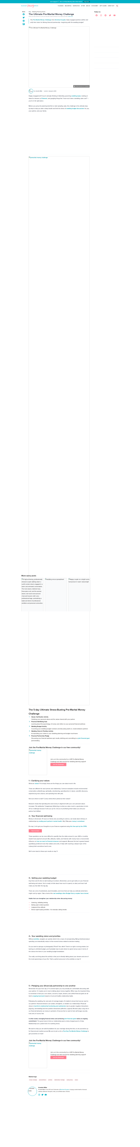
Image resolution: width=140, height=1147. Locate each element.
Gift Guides (103, 5)
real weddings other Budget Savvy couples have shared (70, 893)
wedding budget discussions (75, 108)
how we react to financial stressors (48, 841)
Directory (111, 5)
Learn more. (70, 16)
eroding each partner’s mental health (50, 821)
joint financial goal (83, 738)
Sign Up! (86, 1)
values (37, 783)
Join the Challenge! (58, 764)
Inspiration (76, 5)
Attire (83, 5)
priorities (36, 939)
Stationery (94, 5)
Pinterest (44, 98)
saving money (70, 1079)
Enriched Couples (60, 20)
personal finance (42, 1079)
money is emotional (78, 821)
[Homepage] (29, 6)
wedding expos (76, 96)
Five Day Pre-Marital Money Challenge (75, 1031)
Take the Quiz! (35, 831)
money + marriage (33, 1079)
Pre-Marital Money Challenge (42, 20)
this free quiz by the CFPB (78, 826)
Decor (88, 5)
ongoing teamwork (39, 996)
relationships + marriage (59, 1079)
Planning (61, 5)
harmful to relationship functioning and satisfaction (50, 1006)
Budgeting (68, 5)
